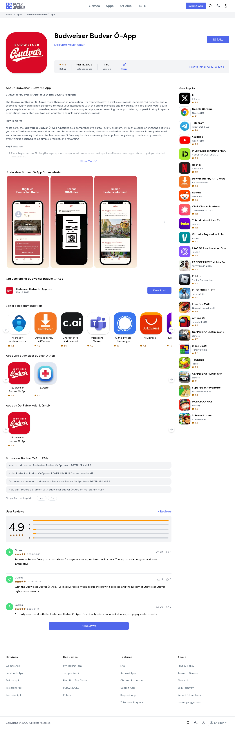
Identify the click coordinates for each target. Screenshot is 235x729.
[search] (210, 6)
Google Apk (13, 665)
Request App (128, 695)
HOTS (142, 6)
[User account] (226, 6)
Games (94, 6)
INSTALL (218, 39)
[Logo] (15, 6)
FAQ (122, 665)
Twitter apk (12, 680)
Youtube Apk (13, 695)
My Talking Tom (72, 665)
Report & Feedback (189, 695)
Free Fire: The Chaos (75, 680)
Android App (128, 673)
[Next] (164, 222)
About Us (183, 680)
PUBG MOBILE (71, 687)
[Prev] (13, 222)
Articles (126, 6)
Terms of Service (188, 673)
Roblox (67, 695)
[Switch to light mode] (218, 6)
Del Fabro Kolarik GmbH (69, 45)
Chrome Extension (131, 680)
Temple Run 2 (71, 673)
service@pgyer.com (189, 702)
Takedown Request (131, 702)
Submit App (196, 6)
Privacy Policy (186, 665)
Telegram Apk (14, 687)
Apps (110, 6)
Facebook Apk (14, 673)
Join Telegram (186, 687)
